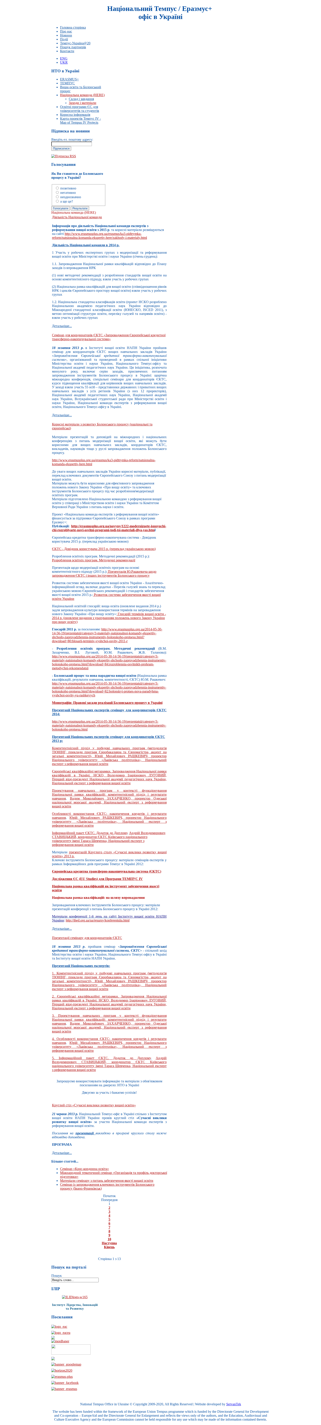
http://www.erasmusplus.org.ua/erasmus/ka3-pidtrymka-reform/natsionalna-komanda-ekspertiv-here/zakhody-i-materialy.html (99, 236)
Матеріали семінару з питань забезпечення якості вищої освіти (106, 1180)
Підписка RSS (65, 156)
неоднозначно (70, 197)
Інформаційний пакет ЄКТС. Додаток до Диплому (89, 833)
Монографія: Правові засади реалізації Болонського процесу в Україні (107, 703)
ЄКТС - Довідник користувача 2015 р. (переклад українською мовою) (104, 549)
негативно (68, 192)
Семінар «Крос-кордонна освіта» (84, 1169)
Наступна (109, 1243)
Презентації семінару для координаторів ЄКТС (87, 938)
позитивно (68, 188)
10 (109, 1239)
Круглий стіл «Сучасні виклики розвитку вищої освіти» (94, 1105)
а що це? (66, 201)
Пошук (56, 1275)
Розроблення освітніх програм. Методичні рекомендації (93, 560)
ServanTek (233, 1404)
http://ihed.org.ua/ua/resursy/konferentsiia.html (97, 920)
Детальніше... (62, 326)
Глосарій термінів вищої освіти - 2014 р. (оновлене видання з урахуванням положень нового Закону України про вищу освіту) (109, 618)
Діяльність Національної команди (77, 217)
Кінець (109, 1247)
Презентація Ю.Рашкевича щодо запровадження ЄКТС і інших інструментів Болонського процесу (104, 573)
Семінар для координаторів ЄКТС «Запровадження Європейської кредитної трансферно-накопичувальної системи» (109, 337)
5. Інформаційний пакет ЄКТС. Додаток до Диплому (101, 1058)
